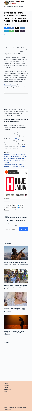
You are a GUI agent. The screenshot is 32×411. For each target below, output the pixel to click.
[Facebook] (11, 28)
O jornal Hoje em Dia (10, 85)
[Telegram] (6, 31)
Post (5, 205)
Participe (6, 387)
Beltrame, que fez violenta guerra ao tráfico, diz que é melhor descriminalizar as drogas (15, 160)
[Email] (22, 31)
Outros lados (7, 389)
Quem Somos (7, 383)
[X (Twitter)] (17, 28)
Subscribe (23, 229)
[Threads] (17, 31)
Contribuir (6, 385)
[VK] (22, 28)
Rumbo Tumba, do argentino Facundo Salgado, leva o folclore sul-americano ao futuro (16, 264)
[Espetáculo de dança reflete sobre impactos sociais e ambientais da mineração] (16, 322)
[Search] (27, 9)
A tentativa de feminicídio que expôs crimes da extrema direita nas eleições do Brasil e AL (15, 309)
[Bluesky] (6, 28)
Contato (6, 391)
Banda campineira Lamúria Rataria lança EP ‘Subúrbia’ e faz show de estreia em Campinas (15, 287)
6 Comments (7, 24)
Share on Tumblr (14, 209)
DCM (23, 146)
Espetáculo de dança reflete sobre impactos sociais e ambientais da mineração (14, 332)
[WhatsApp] (11, 31)
